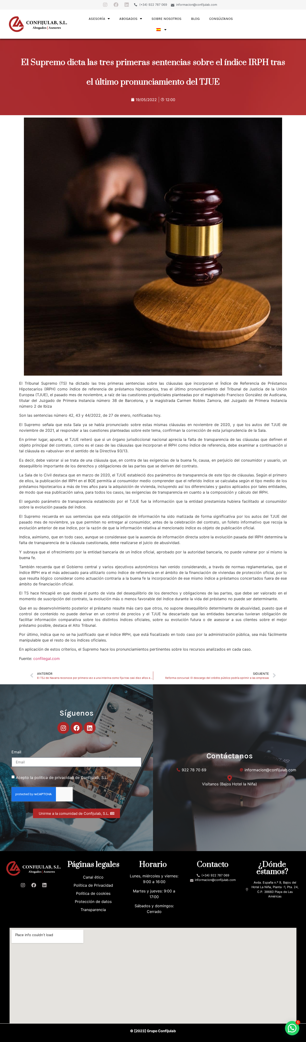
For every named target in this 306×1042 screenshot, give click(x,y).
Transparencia (93, 909)
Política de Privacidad (93, 885)
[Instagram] (105, 5)
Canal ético (93, 877)
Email (16, 752)
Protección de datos (93, 901)
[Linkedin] (126, 5)
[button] (292, 1028)
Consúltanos (221, 18)
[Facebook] (116, 5)
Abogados (128, 18)
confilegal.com (46, 658)
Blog (195, 18)
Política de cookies (93, 893)
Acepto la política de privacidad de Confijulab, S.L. (62, 777)
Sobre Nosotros (166, 18)
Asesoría (97, 18)
